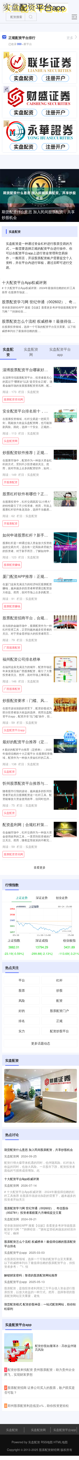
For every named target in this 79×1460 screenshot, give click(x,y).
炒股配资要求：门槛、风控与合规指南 (35, 700)
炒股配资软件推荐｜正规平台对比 (31, 452)
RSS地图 (47, 1442)
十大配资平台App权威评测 (24, 282)
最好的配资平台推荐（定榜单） (29, 741)
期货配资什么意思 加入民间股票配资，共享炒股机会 (38, 214)
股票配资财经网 (49, 1450)
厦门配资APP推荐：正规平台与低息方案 (37, 576)
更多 (70, 37)
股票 (22, 990)
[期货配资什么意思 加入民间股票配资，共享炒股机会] (39, 195)
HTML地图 (61, 1442)
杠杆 (59, 980)
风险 (22, 1000)
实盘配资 (9, 772)
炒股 (59, 990)
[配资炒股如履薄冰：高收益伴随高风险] (18, 1347)
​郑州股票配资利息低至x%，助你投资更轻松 (38, 1405)
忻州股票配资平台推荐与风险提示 (31, 783)
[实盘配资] (35, 7)
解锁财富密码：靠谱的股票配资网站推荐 (30, 1275)
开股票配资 (10, 482)
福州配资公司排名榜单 (21, 659)
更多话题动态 (40, 1043)
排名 (22, 1021)
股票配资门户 (59, 1010)
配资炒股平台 (59, 1031)
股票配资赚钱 (12, 565)
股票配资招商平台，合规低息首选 (31, 617)
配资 (59, 1000)
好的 (22, 1010)
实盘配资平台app (14, 730)
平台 (22, 980)
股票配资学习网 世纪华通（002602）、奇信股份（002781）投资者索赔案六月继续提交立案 (36, 1210)
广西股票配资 (12, 647)
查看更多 (40, 867)
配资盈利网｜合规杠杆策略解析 (29, 824)
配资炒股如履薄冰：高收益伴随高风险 (55, 1348)
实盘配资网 (10, 441)
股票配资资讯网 (13, 399)
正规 (59, 1021)
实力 (22, 1031)
